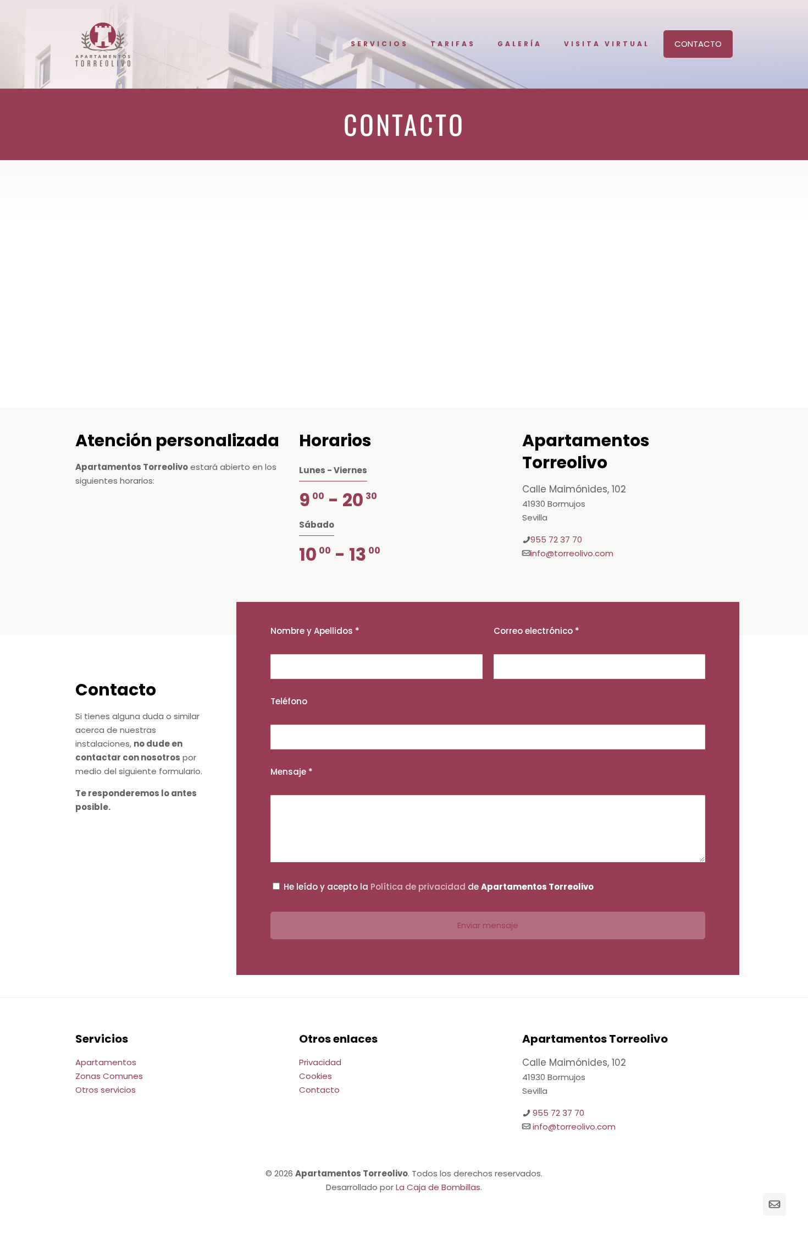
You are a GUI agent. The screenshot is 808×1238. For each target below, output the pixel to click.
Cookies (315, 1076)
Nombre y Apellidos (314, 631)
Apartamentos (105, 1062)
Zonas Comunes (109, 1076)
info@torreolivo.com (571, 553)
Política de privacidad (418, 886)
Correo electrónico (536, 631)
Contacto (698, 44)
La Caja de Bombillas (438, 1187)
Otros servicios (105, 1089)
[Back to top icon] (750, 1204)
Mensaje (291, 771)
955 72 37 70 (556, 539)
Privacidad (320, 1062)
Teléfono (288, 701)
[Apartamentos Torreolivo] (102, 44)
